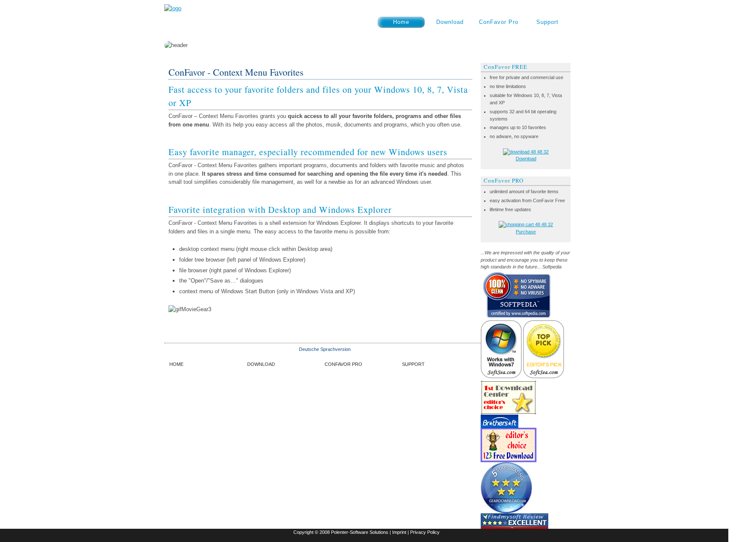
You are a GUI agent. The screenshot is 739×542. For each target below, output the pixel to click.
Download (450, 22)
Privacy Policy (425, 532)
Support (547, 22)
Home (401, 22)
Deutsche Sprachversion (325, 349)
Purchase (526, 231)
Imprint (399, 532)
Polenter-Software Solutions (359, 532)
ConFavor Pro (498, 22)
